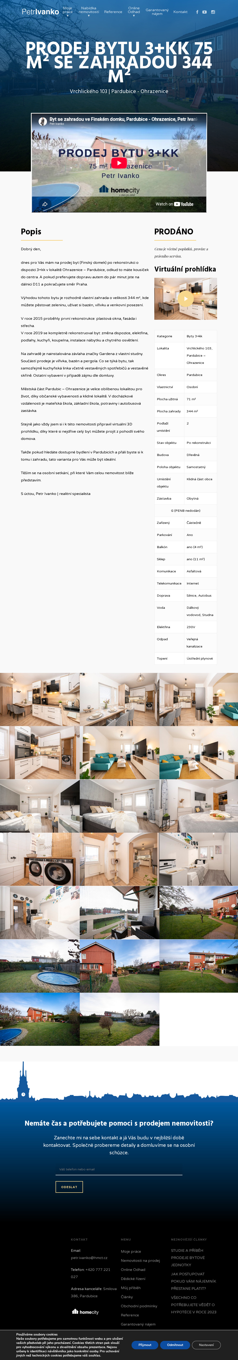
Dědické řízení (133, 1279)
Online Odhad (133, 1269)
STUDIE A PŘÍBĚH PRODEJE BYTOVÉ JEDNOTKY (188, 1257)
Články (127, 1297)
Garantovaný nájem (138, 1324)
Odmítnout (175, 1345)
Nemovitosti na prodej (140, 1260)
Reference (130, 1315)
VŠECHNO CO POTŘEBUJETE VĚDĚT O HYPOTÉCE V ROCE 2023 (194, 1305)
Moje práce (131, 1251)
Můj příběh (131, 1288)
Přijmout (145, 1345)
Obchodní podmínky (139, 1306)
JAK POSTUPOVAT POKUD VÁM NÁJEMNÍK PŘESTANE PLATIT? (193, 1281)
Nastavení (206, 1345)
